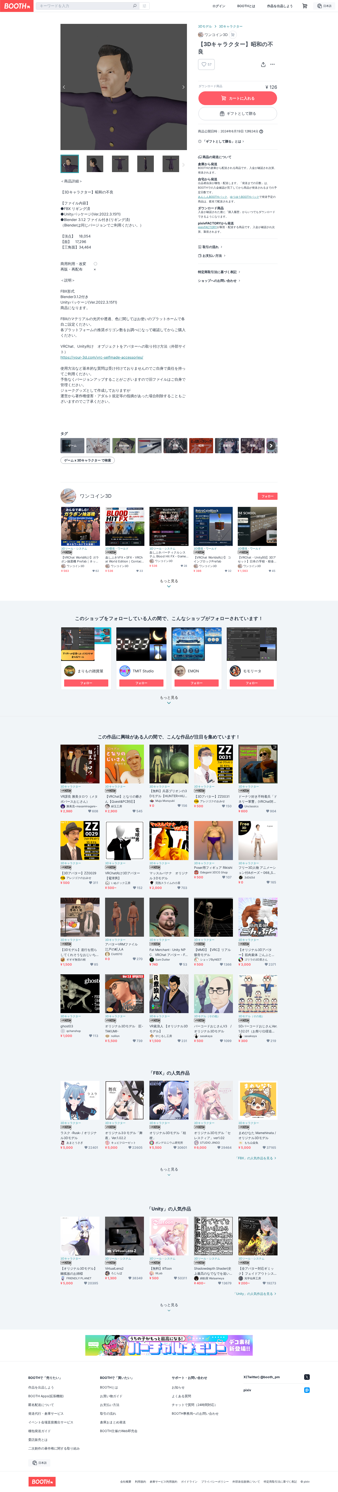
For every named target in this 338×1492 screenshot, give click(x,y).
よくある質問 (181, 1396)
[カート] (233, 35)
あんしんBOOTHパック (212, 196)
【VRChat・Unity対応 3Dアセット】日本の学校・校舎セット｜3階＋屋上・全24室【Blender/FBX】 (257, 559)
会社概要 (125, 1481)
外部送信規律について (246, 1481)
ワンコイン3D (96, 496)
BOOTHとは (246, 6)
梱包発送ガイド (39, 1431)
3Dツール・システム (74, 548)
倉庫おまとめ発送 (113, 1422)
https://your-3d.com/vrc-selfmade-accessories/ (101, 357)
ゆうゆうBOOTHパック (244, 196)
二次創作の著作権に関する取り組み (54, 1448)
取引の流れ (211, 247)
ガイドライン (189, 1481)
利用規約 (140, 1481)
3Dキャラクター (231, 26)
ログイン (218, 6)
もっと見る (169, 698)
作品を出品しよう (280, 6)
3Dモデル (205, 26)
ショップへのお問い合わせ (217, 280)
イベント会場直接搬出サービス (50, 1422)
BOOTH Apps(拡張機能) (46, 1396)
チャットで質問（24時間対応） (195, 1405)
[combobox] (87, 6)
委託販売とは (38, 1440)
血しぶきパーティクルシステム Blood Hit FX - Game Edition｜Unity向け (167, 554)
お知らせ (178, 1387)
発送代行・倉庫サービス (46, 1413)
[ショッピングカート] (305, 6)
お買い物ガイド (111, 1396)
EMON (193, 671)
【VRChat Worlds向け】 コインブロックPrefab (212, 559)
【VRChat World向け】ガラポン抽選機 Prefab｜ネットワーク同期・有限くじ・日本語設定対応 (80, 559)
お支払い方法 (212, 255)
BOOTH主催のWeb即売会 (118, 1431)
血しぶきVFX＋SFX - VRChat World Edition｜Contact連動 (124, 559)
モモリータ (252, 671)
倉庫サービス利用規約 (163, 1481)
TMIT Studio (143, 671)
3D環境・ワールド (117, 548)
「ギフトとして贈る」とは (222, 141)
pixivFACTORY (207, 227)
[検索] (134, 6)
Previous (64, 87)
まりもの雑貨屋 (90, 671)
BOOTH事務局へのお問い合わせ (195, 1413)
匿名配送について (41, 1405)
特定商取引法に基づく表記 (217, 272)
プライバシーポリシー (215, 1481)
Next (183, 87)
